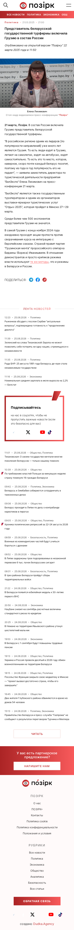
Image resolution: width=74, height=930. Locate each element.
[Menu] (68, 5)
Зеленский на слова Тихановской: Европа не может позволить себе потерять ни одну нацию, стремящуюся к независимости (36, 346)
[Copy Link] (45, 280)
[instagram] (35, 432)
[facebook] (21, 432)
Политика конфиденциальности (37, 827)
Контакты (37, 815)
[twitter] (28, 432)
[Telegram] (31, 280)
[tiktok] (50, 432)
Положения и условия (37, 833)
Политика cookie (37, 821)
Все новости (16, 14)
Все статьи (37, 888)
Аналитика (37, 876)
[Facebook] (38, 280)
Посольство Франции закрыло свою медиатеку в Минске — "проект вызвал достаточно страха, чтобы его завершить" (36, 681)
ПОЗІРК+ (37, 809)
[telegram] (14, 432)
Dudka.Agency (43, 924)
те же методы (39, 261)
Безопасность (37, 882)
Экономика (51, 14)
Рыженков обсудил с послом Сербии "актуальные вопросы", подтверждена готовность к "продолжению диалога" (35, 325)
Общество (37, 870)
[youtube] (42, 432)
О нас (37, 803)
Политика (34, 14)
